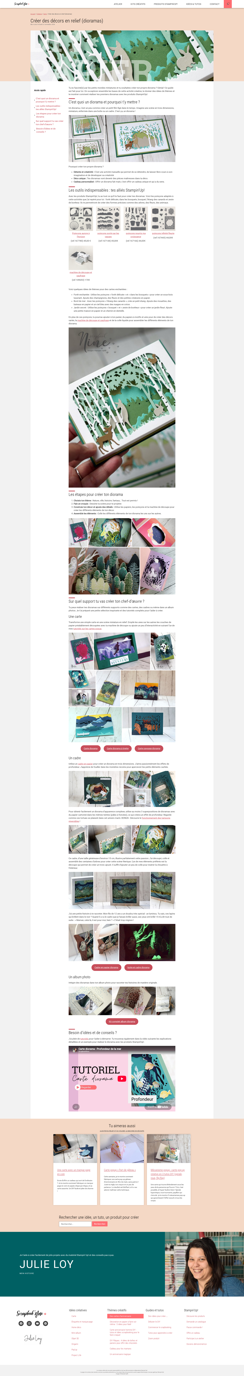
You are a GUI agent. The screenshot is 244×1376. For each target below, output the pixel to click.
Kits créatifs (138, 4)
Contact (214, 4)
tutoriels (84, 1038)
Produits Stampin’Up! (166, 4)
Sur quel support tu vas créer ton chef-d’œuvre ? (49, 123)
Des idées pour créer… (158, 1316)
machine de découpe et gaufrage (93, 320)
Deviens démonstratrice (197, 1344)
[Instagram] (29, 1323)
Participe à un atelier (195, 1338)
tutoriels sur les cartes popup (87, 628)
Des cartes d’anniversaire (120, 1316)
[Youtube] (37, 1323)
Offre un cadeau (193, 1333)
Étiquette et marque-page (82, 1321)
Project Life (76, 1355)
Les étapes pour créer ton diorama (48, 115)
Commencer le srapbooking (159, 1327)
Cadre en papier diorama (106, 967)
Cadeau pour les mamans (120, 1348)
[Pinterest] (45, 1323)
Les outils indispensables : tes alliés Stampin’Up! (48, 108)
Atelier (118, 4)
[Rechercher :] (75, 1224)
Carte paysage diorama (149, 748)
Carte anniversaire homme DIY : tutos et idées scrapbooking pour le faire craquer (124, 1332)
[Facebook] (21, 1323)
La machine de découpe (135, 1131)
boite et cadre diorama (138, 967)
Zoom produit (153, 1338)
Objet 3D (75, 1338)
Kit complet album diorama (122, 1021)
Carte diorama (90, 748)
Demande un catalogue (196, 1321)
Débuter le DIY (154, 1321)
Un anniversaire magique (120, 1354)
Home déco (76, 1327)
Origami (75, 1344)
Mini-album (76, 1333)
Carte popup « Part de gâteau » (120, 1169)
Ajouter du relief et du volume (112, 1131)
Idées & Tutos (193, 4)
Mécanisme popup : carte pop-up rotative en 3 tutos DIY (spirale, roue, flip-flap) (168, 1173)
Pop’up (74, 1349)
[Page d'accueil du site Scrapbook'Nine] (21, 4)
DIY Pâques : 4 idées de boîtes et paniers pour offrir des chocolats (123, 1341)
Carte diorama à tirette (118, 748)
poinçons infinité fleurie (163, 233)
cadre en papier (85, 764)
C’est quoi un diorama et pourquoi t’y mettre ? (47, 100)
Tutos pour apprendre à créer (160, 1333)
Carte (74, 1316)
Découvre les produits (196, 1316)
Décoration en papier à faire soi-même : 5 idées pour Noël (123, 1323)
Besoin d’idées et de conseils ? (46, 130)
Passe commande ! (195, 1327)
